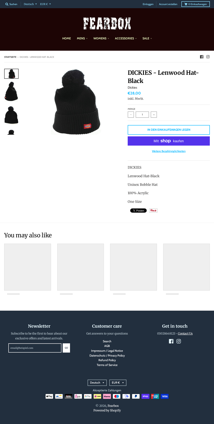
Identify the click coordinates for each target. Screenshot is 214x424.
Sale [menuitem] (146, 38)
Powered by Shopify (107, 410)
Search (107, 341)
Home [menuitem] (66, 38)
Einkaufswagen (197, 4)
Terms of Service (107, 365)
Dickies (132, 87)
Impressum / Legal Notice (107, 351)
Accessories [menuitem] (124, 38)
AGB (107, 346)
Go (66, 347)
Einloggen (148, 4)
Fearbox (113, 406)
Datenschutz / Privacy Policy (107, 355)
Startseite (10, 57)
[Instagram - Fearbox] (208, 57)
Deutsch (29, 4)
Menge (131, 108)
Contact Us (185, 333)
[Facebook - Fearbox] (202, 57)
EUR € (44, 4)
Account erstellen (168, 4)
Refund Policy (107, 360)
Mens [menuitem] (81, 38)
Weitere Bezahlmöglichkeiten (169, 151)
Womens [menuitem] (99, 38)
